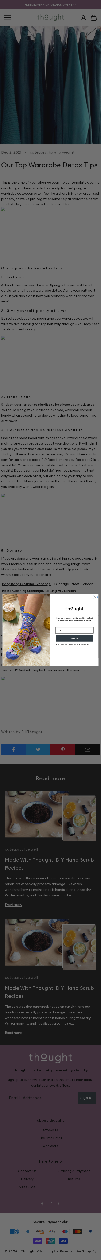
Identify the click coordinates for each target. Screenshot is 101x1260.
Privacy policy (84, 644)
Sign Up (74, 638)
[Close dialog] (95, 597)
